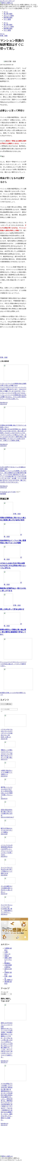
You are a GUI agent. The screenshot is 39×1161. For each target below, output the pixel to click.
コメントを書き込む (6, 704)
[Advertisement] (13, 55)
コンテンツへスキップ (7, 1)
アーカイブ (4, 992)
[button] (18, 492)
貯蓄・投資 (3, 357)
